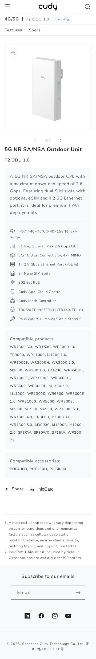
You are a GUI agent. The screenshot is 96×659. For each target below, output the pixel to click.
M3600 (16, 409)
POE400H (18, 469)
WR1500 (43, 347)
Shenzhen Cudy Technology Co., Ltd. (53, 643)
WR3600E (39, 378)
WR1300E (19, 378)
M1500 (31, 409)
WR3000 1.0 (64, 347)
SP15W (58, 432)
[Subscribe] (78, 593)
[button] (7, 7)
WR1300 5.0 (21, 424)
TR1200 (54, 370)
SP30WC (42, 432)
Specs (35, 30)
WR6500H (73, 370)
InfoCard (45, 489)
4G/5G (12, 19)
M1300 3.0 (60, 417)
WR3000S (19, 362)
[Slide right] (60, 140)
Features (13, 30)
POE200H (38, 469)
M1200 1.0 (56, 355)
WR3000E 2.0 (67, 409)
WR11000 (36, 355)
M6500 (46, 409)
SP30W (24, 432)
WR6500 (55, 393)
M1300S (59, 424)
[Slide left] (35, 140)
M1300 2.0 (58, 386)
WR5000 (46, 401)
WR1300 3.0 (21, 347)
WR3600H (60, 378)
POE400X (58, 469)
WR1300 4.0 (21, 417)
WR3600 (18, 386)
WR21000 (27, 401)
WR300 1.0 (35, 370)
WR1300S (36, 393)
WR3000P (37, 386)
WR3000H (39, 362)
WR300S (65, 401)
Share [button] (18, 489)
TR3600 (42, 417)
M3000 (16, 370)
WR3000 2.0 (63, 362)
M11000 (17, 393)
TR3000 (17, 355)
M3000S (42, 424)
